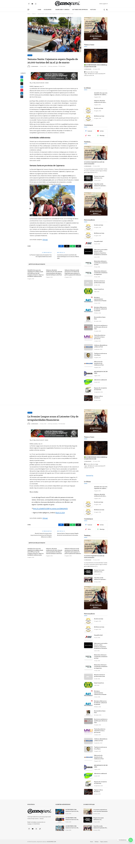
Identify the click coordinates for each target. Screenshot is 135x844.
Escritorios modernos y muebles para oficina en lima (100, 327)
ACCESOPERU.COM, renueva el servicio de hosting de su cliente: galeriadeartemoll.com (72, 818)
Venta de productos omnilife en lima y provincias (99, 337)
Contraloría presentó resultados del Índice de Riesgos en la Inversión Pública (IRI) (68, 256)
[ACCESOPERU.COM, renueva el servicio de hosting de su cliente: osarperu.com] (59, 828)
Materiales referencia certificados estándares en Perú (100, 262)
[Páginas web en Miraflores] (88, 398)
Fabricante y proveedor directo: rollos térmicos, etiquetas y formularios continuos (100, 252)
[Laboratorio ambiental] (88, 382)
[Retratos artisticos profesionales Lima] (88, 283)
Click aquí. (45, 239)
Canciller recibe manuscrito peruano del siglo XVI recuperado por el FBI (100, 185)
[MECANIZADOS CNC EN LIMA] (88, 373)
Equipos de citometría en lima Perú (100, 388)
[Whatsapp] (131, 840)
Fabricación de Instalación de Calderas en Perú (99, 363)
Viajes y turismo (104, 841)
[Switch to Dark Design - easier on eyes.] (104, 9)
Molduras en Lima (99, 116)
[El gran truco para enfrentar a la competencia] (88, 178)
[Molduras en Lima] (88, 118)
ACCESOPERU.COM (51, 841)
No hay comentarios (53, 66)
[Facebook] (21, 77)
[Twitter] (21, 87)
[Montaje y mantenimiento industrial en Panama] (88, 299)
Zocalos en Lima (98, 108)
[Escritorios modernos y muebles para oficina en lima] (88, 327)
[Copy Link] (21, 96)
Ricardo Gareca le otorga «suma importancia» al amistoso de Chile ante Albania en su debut (41, 535)
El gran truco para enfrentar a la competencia (99, 177)
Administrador (35, 66)
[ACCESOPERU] (67, 3)
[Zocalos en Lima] (88, 110)
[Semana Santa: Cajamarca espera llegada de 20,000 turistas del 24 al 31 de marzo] (54, 34)
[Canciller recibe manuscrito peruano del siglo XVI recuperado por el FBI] (88, 186)
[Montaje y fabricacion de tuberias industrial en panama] (88, 309)
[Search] (107, 9)
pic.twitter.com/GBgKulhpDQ (59, 508)
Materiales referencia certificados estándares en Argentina (100, 272)
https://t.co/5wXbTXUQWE (41, 508)
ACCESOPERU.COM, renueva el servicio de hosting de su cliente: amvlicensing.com (71, 810)
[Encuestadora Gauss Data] (88, 319)
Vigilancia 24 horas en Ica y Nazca (100, 354)
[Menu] (28, 9)
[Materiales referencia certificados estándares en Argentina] (88, 273)
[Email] (21, 83)
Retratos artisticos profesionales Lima (99, 281)
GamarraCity (89, 475)
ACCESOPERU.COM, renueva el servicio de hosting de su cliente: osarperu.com (71, 827)
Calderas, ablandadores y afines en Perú (100, 346)
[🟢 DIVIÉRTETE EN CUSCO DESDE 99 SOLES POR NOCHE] (96, 56)
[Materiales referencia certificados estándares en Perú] (88, 263)
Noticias (93, 9)
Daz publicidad (98, 241)
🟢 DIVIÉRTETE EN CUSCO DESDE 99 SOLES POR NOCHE (95, 65)
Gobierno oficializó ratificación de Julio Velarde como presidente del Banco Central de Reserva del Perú (54, 272)
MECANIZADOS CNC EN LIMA (101, 372)
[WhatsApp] (21, 80)
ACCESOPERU (47, 9)
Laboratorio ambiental (100, 379)
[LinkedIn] (21, 93)
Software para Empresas (80, 9)
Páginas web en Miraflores (98, 397)
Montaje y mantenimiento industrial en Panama (100, 299)
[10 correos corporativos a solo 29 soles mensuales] (96, 153)
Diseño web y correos (62, 9)
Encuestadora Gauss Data (99, 317)
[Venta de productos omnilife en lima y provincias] (88, 337)
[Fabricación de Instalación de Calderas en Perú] (88, 363)
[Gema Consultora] (88, 291)
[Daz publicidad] (88, 243)
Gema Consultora (99, 289)
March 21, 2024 (60, 512)
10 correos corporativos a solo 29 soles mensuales (94, 162)
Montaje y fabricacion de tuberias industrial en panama (100, 309)
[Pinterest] (21, 90)
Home (39, 9)
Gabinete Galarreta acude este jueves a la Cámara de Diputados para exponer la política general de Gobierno (73, 272)
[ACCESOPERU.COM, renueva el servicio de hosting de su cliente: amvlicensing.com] (59, 811)
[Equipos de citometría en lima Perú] (88, 390)
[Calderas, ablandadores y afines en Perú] (88, 347)
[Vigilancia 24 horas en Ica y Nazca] (88, 355)
